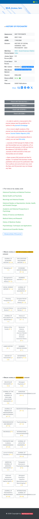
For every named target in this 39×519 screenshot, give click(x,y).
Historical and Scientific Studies (13, 229)
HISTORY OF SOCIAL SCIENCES (24, 252)
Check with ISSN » (19, 114)
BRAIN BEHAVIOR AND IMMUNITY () (8, 424)
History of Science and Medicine (13, 215)
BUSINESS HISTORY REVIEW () (22, 348)
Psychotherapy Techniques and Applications (17, 226)
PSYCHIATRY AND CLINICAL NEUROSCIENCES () (8, 444)
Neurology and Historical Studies (13, 199)
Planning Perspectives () (8, 300)
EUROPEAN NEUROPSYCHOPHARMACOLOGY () (22, 393)
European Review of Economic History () (21, 300)
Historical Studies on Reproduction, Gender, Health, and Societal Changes (19, 204)
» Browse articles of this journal (12, 234)
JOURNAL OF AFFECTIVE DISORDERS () (21, 444)
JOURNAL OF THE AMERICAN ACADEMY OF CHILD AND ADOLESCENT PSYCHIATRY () (8, 397)
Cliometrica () (8, 269)
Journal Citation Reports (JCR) (20, 133)
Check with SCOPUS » (20, 110)
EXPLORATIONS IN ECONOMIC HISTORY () (21, 260)
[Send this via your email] (18, 87)
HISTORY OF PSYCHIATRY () (8, 358)
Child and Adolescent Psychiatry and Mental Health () (8, 479)
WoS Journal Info (14, 8)
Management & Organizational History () (8, 279)
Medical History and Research (12, 218)
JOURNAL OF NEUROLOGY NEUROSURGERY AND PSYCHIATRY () (8, 412)
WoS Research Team (27, 513)
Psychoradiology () (21, 423)
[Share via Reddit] (25, 87)
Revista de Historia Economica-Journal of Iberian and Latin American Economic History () (22, 334)
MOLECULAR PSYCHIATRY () (8, 384)
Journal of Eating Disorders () (8, 454)
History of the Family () (8, 328)
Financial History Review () (8, 309)
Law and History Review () (21, 309)
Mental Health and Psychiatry (12, 196)
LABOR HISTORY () (8, 347)
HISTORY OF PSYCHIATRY (16, 26)
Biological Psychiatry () (22, 384)
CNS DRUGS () (8, 432)
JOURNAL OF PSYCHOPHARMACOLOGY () (22, 454)
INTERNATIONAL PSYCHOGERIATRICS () (22, 433)
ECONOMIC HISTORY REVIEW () (22, 270)
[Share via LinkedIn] (21, 87)
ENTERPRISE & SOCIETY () (21, 357)
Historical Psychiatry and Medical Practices (17, 192)
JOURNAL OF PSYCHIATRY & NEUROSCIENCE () (8, 493)
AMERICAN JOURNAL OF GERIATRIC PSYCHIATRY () (8, 466)
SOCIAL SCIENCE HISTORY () (8, 288)
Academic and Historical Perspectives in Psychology (16, 210)
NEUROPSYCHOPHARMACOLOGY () (22, 410)
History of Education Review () (22, 318)
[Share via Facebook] (28, 87)
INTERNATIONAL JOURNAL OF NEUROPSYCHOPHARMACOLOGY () (22, 493)
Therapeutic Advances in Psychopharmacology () (22, 465)
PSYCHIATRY (19, 377)
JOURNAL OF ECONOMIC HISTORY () (8, 260)
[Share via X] (31, 87)
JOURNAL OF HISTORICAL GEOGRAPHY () (21, 290)
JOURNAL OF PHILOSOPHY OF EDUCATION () (8, 319)
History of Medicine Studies (12, 222)
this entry (22, 139)
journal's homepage (21, 125)
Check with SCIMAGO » (19, 106)
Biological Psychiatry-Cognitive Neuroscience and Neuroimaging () (22, 480)
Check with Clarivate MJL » (19, 102)
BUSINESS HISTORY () (21, 279)
